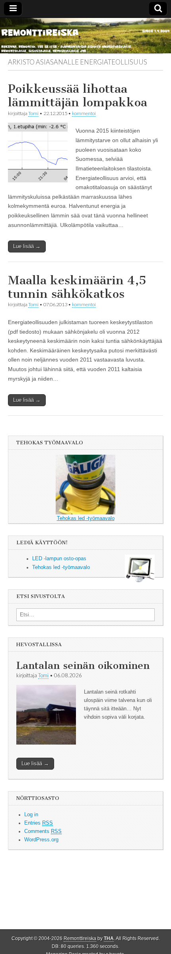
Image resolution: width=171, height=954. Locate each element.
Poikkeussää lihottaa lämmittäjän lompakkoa (77, 95)
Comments (43, 831)
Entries (38, 823)
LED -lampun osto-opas (59, 558)
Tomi (33, 113)
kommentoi (84, 113)
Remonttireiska (80, 938)
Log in (31, 814)
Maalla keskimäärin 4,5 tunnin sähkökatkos (77, 287)
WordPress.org (41, 840)
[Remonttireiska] (85, 36)
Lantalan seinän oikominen (83, 665)
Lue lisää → (27, 246)
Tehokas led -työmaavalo (86, 518)
